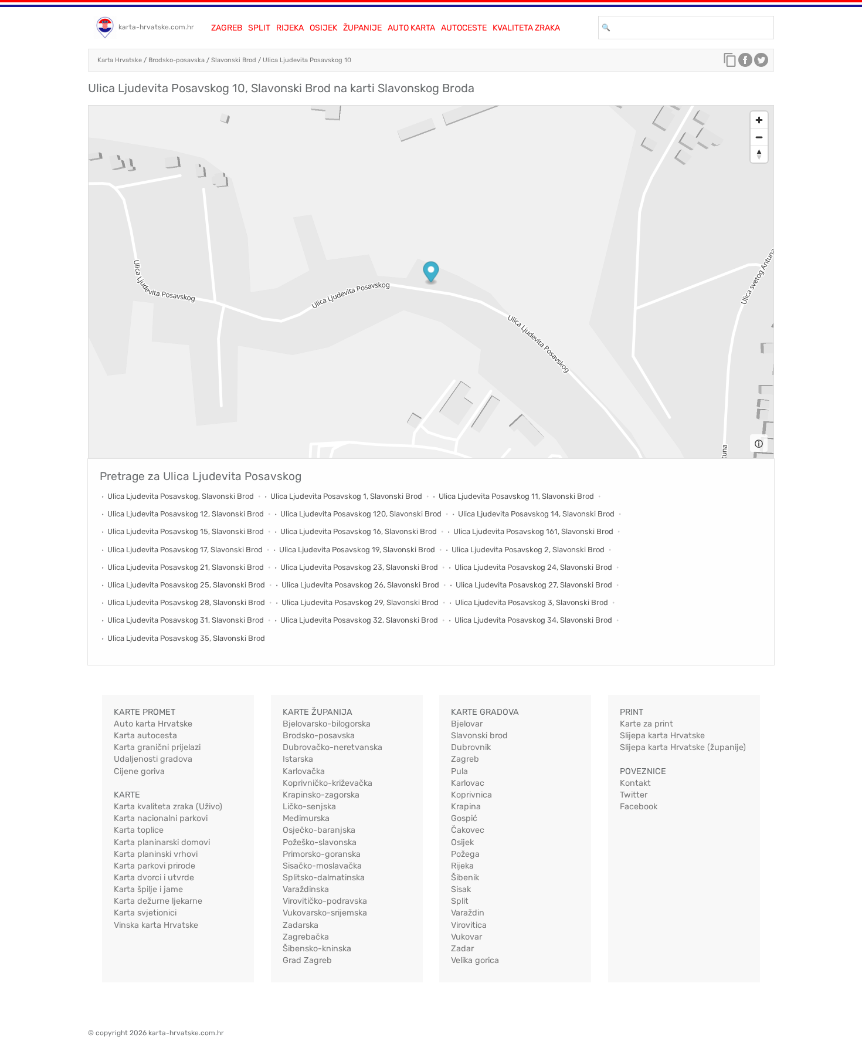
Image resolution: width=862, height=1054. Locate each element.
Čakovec (467, 830)
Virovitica (469, 925)
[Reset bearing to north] (759, 154)
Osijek (323, 28)
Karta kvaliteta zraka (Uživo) (168, 807)
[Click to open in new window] (745, 63)
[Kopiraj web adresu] (730, 63)
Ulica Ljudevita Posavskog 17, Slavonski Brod (185, 549)
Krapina (466, 807)
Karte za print (646, 724)
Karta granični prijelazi (157, 747)
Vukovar (466, 937)
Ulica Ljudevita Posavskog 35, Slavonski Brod (186, 638)
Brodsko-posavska (176, 60)
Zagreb (226, 28)
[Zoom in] (759, 120)
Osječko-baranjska (319, 830)
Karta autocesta (145, 736)
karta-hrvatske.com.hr (156, 27)
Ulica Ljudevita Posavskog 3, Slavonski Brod (531, 602)
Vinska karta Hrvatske (156, 925)
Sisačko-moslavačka (322, 866)
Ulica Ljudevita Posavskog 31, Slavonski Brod (185, 620)
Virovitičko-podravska (325, 901)
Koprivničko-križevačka (327, 783)
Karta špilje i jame (148, 889)
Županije (362, 28)
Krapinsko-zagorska (321, 795)
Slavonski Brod (233, 60)
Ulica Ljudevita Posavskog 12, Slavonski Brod (185, 513)
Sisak (461, 889)
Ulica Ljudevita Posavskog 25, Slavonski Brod (186, 584)
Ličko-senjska (309, 807)
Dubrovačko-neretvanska (332, 747)
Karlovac (467, 783)
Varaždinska (306, 889)
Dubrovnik (471, 747)
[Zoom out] (759, 137)
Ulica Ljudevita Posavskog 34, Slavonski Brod (533, 620)
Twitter (633, 795)
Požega (465, 854)
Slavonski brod (479, 736)
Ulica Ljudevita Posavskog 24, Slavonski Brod (533, 567)
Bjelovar (467, 724)
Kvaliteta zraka (526, 28)
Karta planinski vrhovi (156, 854)
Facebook (638, 807)
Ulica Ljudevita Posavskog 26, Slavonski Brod (360, 584)
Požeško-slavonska (320, 842)
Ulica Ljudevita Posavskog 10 (307, 60)
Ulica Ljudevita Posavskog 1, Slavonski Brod (346, 496)
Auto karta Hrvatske (153, 724)
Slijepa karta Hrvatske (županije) (683, 747)
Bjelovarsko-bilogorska (327, 724)
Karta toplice (139, 830)
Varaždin (467, 913)
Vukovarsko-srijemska (325, 913)
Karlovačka (304, 771)
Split (259, 28)
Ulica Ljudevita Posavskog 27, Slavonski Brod (534, 584)
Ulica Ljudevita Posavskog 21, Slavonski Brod (185, 567)
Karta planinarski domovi (162, 842)
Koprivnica (471, 795)
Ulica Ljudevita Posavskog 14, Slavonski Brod (536, 513)
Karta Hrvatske (119, 60)
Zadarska (300, 925)
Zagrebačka (306, 937)
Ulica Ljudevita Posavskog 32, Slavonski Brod (359, 620)
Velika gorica (475, 960)
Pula (459, 771)
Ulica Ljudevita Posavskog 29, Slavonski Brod (360, 602)
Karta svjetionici (145, 913)
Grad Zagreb (307, 960)
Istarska (298, 759)
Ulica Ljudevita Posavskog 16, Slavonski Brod (358, 531)
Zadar (462, 949)
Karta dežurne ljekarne (158, 901)
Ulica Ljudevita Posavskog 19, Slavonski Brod (357, 549)
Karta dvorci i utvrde (154, 878)
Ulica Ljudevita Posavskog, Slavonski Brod (180, 496)
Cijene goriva (139, 771)
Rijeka (290, 28)
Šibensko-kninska (317, 949)
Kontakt (635, 783)
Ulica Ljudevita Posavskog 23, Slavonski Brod (359, 567)
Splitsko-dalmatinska (324, 878)
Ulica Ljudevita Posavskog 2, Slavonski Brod (528, 549)
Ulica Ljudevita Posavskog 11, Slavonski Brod (516, 496)
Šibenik (465, 878)
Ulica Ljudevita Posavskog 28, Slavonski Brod (186, 602)
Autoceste (464, 28)
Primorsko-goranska (322, 854)
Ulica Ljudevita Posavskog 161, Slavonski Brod (533, 531)
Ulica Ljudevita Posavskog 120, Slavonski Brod (361, 513)
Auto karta (411, 28)
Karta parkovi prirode (154, 866)
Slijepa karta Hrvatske (662, 736)
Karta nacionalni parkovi (161, 818)
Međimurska (306, 818)
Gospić (464, 818)
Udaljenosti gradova (153, 759)
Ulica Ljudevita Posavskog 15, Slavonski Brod (185, 531)
